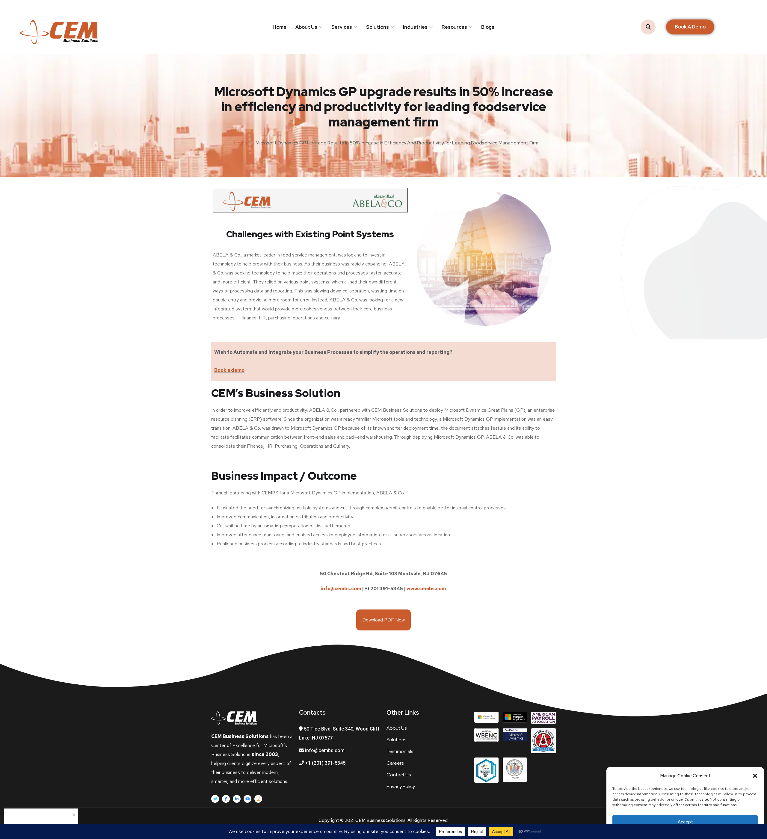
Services (341, 27)
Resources (454, 27)
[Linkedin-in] (237, 799)
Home (279, 27)
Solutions (377, 27)
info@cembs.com (341, 589)
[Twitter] (215, 799)
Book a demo (229, 370)
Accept (685, 822)
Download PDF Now (383, 620)
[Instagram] (258, 799)
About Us (306, 27)
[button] (755, 776)
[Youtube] (247, 799)
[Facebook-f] (226, 799)
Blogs (487, 27)
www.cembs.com (427, 589)
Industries (415, 27)
